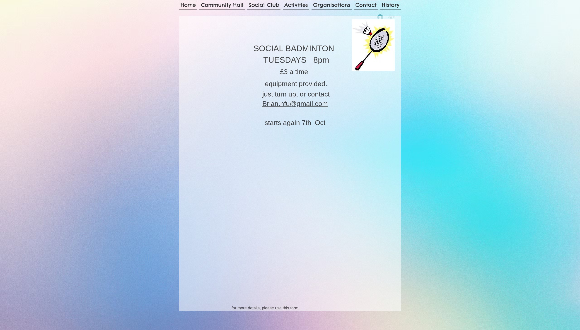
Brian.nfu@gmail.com (295, 103)
